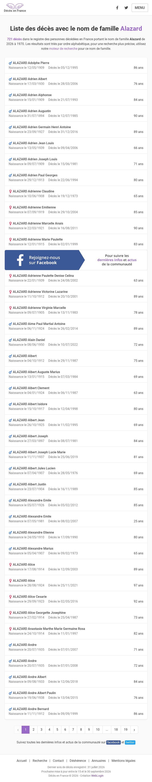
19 (125, 729)
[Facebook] (117, 7)
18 (116, 729)
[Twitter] (126, 7)
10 (98, 729)
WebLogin (97, 775)
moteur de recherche (63, 49)
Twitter (130, 742)
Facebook (113, 742)
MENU (140, 8)
